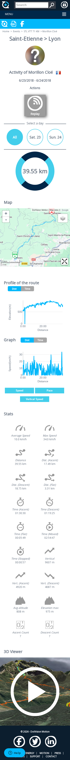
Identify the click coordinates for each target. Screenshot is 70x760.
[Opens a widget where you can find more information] (14, 753)
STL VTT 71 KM (31, 31)
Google (65, 209)
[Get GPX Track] (14, 24)
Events (16, 31)
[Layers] (63, 218)
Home (6, 31)
